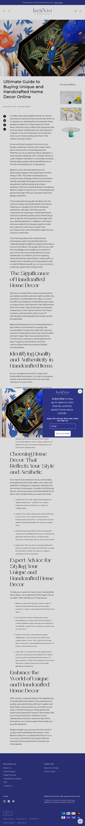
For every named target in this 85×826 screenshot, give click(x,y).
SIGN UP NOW (63, 434)
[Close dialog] (80, 391)
